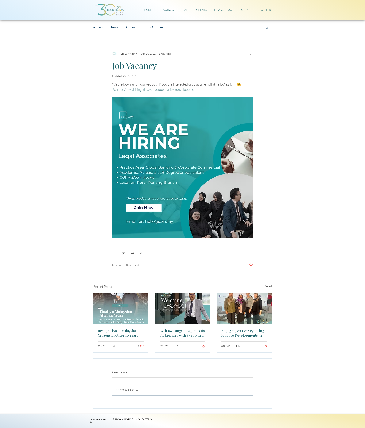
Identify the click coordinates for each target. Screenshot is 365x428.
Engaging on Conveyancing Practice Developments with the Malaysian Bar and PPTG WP (243, 333)
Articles (130, 27)
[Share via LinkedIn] (132, 253)
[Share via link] (142, 253)
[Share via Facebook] (114, 253)
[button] (267, 27)
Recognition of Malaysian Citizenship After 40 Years (118, 333)
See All (268, 286)
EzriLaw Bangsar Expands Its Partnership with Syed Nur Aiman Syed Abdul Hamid (182, 333)
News (114, 27)
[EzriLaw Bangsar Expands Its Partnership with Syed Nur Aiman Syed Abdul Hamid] (182, 308)
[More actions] (250, 53)
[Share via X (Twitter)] (123, 253)
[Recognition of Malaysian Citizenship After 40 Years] (120, 308)
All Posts (98, 27)
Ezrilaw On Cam (153, 27)
